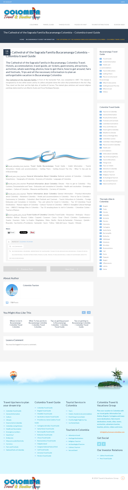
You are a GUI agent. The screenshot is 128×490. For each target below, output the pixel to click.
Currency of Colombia (58, 189)
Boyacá (24, 217)
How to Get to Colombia (79, 197)
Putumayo (78, 220)
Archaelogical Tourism (110, 178)
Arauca (87, 215)
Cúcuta (105, 212)
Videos (105, 92)
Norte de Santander (65, 220)
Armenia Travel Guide (44, 453)
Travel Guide (48, 25)
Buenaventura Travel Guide (46, 441)
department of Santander (40, 251)
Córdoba (74, 217)
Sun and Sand (73, 450)
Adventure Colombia (28, 197)
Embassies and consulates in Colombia (48, 186)
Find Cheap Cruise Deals (77, 417)
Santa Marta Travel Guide (45, 429)
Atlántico (9, 217)
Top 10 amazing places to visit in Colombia (57, 207)
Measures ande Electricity (15, 441)
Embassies (9, 438)
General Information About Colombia (42, 176)
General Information (65, 194)
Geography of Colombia (25, 179)
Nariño (53, 220)
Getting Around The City (62, 169)
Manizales (106, 224)
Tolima (51, 223)
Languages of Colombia (62, 179)
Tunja (105, 209)
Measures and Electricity (39, 189)
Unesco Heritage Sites (110, 136)
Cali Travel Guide (43, 450)
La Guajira (30, 220)
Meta (48, 220)
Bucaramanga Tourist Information (40, 39)
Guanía (8, 220)
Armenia (106, 218)
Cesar (60, 217)
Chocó (66, 217)
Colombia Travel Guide (56, 215)
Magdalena (40, 220)
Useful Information (75, 166)
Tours (70, 411)
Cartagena (106, 227)
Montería (106, 242)
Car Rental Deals (74, 423)
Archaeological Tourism (76, 444)
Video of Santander (73, 254)
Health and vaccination (72, 186)
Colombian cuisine (109, 139)
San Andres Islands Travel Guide (48, 417)
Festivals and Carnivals (110, 121)
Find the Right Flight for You (78, 420)
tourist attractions (30, 254)
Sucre (46, 223)
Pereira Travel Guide (44, 456)
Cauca (54, 217)
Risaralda (9, 223)
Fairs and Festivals (12, 447)
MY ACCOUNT (7, 2)
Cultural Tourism (108, 172)
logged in (18, 345)
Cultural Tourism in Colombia (51, 205)
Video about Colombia (110, 154)
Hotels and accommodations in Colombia (53, 197)
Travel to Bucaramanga (57, 254)
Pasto (105, 254)
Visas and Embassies (110, 127)
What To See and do (109, 83)
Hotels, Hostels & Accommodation (80, 414)
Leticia (105, 266)
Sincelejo (106, 245)
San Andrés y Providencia (23, 223)
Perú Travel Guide (106, 458)
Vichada (78, 223)
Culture (8, 417)
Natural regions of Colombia (27, 205)
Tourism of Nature (12, 210)
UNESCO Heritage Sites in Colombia (24, 207)
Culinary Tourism (74, 447)
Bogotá (105, 206)
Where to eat (107, 89)
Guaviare (16, 220)
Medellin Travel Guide (44, 414)
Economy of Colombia (44, 179)
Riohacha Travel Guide (44, 435)
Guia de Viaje (119, 25)
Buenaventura (108, 248)
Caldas (30, 217)
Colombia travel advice (110, 124)
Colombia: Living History (14, 426)
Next (89, 312)
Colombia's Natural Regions (112, 142)
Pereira (105, 221)
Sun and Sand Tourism (110, 181)
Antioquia (79, 215)
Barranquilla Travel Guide (45, 432)
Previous (84, 312)
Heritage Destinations (76, 438)
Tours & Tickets (108, 166)
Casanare (46, 217)
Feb (7, 53)
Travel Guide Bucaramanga (41, 166)
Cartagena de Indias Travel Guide (48, 426)
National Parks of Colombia (15, 450)
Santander (38, 223)
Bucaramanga (17, 251)
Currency (9, 444)
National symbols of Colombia (69, 176)
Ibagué (105, 260)
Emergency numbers (13, 432)
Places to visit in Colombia (111, 145)
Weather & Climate (109, 133)
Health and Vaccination (13, 429)
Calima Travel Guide (106, 455)
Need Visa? (10, 435)
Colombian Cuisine (82, 207)
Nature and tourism (109, 184)
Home (22, 39)
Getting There (45, 169)
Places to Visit (81, 25)
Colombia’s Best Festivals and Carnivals (42, 199)
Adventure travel (74, 435)
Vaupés (71, 223)
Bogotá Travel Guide (44, 411)
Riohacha (106, 236)
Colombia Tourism (26, 241)
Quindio (87, 220)
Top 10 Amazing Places (110, 157)
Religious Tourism (109, 175)
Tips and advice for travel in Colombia (53, 202)
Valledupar (106, 239)
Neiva (105, 269)
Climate (61, 184)
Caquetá (38, 217)
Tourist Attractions (100, 25)
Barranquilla (107, 233)
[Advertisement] (48, 120)
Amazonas (70, 215)
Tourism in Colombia (110, 112)
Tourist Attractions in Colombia (71, 199)
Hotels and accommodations (26, 169)
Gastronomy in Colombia (15, 199)
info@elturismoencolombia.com (112, 432)
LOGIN (123, 2)
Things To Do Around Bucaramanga (63, 251)
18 (6, 51)
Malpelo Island (42, 444)
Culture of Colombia (21, 189)
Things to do (64, 25)
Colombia (34, 25)
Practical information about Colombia (42, 184)
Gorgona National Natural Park (47, 447)
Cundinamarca (84, 217)
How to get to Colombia (75, 184)
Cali (104, 251)
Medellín (106, 215)
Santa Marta (107, 230)
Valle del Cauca (61, 223)
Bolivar (16, 217)
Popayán (106, 257)
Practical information (110, 118)
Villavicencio (107, 263)
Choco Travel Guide (43, 438)
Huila (23, 220)
